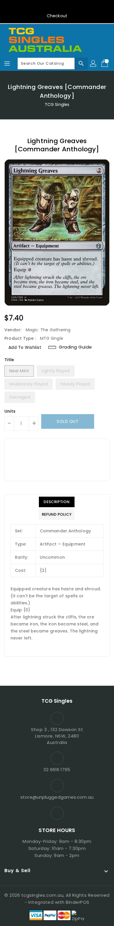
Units (10, 411)
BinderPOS (77, 902)
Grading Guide (75, 347)
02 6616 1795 (57, 769)
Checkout (57, 16)
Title (9, 360)
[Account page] (93, 63)
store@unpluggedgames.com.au (57, 797)
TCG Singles (57, 104)
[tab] (57, 502)
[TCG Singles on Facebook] (57, 6)
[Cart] (105, 63)
